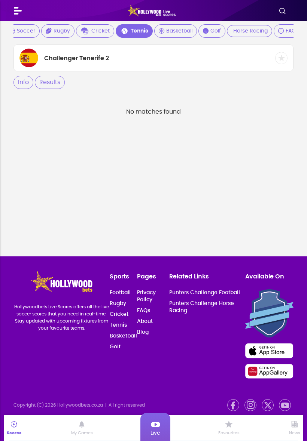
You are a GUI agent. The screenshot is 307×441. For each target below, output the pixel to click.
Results (49, 82)
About (145, 321)
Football (120, 292)
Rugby (62, 31)
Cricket (100, 31)
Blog (143, 332)
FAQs (292, 31)
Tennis (139, 31)
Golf (215, 31)
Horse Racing (250, 31)
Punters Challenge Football (204, 292)
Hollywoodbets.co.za (80, 405)
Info (23, 82)
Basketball (179, 31)
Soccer (26, 31)
